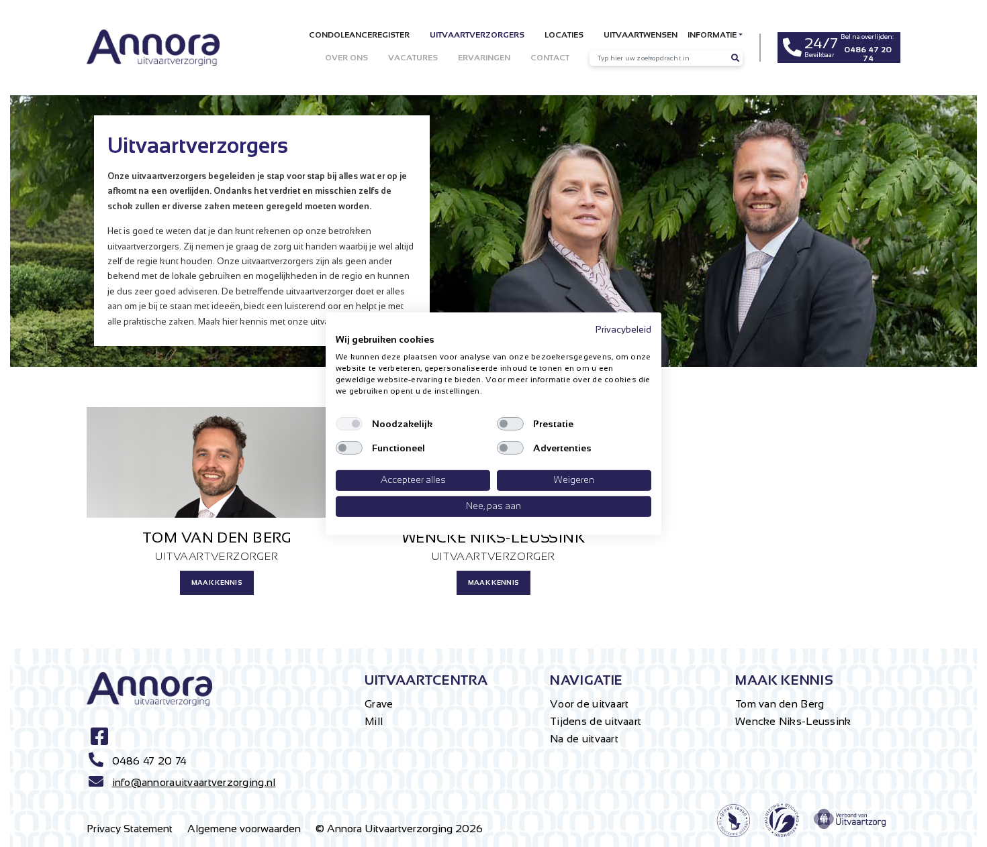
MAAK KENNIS (216, 582)
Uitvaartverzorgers (477, 35)
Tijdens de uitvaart (595, 721)
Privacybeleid (623, 329)
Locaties (564, 35)
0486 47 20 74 (149, 761)
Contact (549, 57)
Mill (374, 721)
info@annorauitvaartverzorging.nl (194, 782)
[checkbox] (349, 424)
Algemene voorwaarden (244, 828)
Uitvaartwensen (640, 35)
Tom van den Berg (779, 704)
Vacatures (413, 57)
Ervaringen (484, 57)
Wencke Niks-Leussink (793, 721)
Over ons (346, 57)
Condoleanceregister (359, 35)
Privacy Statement (130, 828)
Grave (379, 704)
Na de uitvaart (584, 738)
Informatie (712, 35)
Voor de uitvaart (589, 704)
